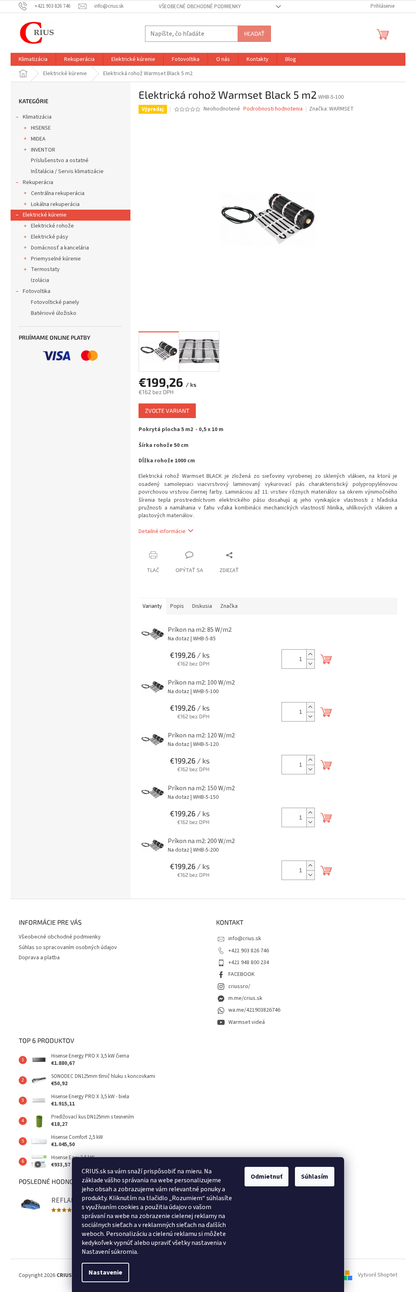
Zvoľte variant (167, 410)
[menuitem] (33, 59)
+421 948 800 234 (248, 962)
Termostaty (45, 269)
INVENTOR (43, 150)
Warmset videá (246, 1022)
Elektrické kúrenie (45, 215)
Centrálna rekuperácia (57, 193)
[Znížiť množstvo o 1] (310, 663)
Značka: (331, 109)
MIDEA (38, 139)
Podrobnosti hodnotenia (273, 109)
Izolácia (40, 280)
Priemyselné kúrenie (56, 259)
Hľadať (254, 33)
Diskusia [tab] (202, 606)
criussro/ (239, 986)
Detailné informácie (162, 531)
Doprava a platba (39, 958)
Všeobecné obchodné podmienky (200, 6)
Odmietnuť (266, 1176)
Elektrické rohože (52, 226)
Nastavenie (105, 1272)
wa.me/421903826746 (254, 1010)
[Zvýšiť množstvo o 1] (310, 654)
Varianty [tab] (152, 606)
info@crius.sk (244, 938)
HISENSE (41, 128)
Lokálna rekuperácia (55, 204)
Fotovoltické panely (55, 302)
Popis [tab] (177, 606)
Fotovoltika (36, 291)
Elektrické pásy (49, 237)
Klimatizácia (37, 117)
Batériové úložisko (53, 313)
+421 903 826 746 (248, 951)
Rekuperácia (38, 182)
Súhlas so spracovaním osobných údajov (68, 947)
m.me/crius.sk (245, 998)
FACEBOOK (241, 974)
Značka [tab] (229, 606)
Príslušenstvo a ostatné (60, 160)
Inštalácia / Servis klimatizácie (67, 171)
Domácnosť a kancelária (60, 248)
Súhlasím (314, 1176)
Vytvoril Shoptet (377, 1275)
